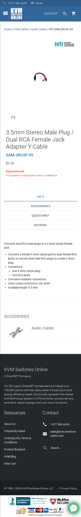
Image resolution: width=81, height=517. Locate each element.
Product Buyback (14, 449)
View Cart (10, 463)
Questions (40, 215)
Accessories (40, 206)
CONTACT (51, 13)
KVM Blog (10, 456)
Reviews (40, 225)
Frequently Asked (14, 431)
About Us (9, 423)
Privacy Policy (68, 488)
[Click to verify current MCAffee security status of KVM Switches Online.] (60, 505)
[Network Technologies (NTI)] (64, 47)
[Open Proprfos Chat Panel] (73, 508)
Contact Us (51, 175)
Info (40, 196)
